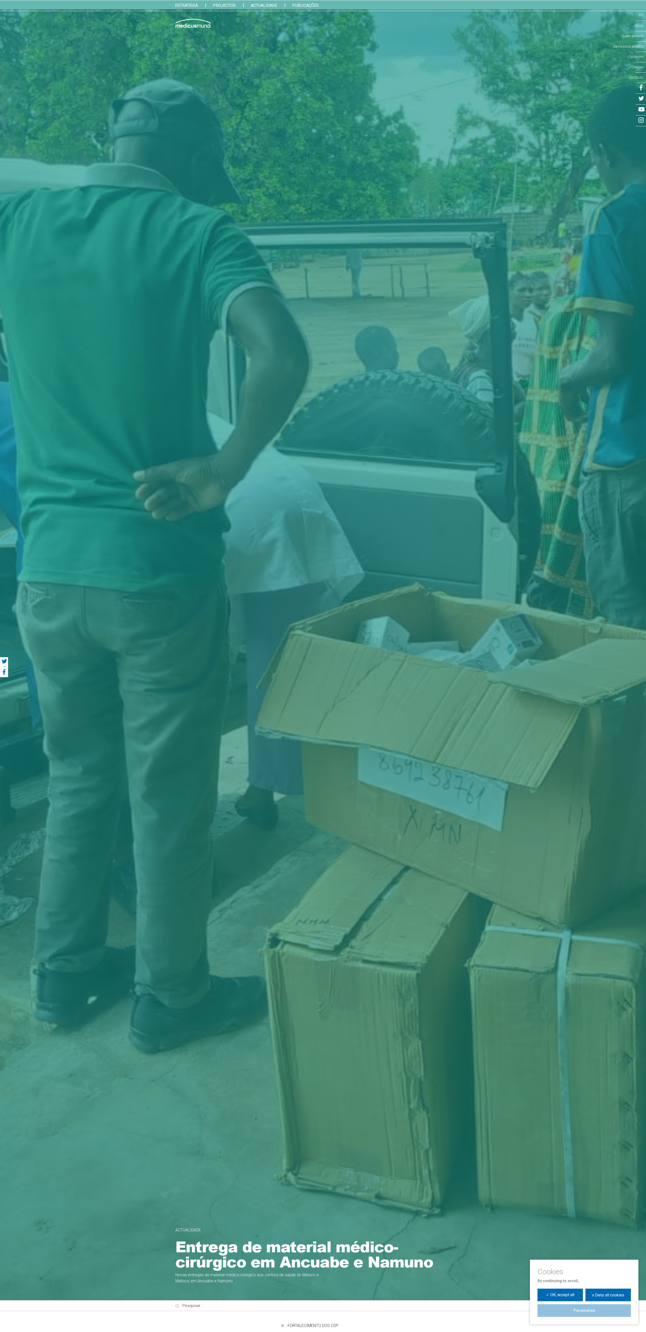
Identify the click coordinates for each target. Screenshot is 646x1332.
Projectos (224, 5)
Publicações (305, 5)
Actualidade (264, 5)
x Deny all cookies (608, 1295)
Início (639, 26)
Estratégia (186, 5)
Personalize (584, 1310)
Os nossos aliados (628, 46)
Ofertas (637, 67)
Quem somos (632, 36)
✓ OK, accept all (560, 1294)
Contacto (636, 77)
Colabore (636, 57)
